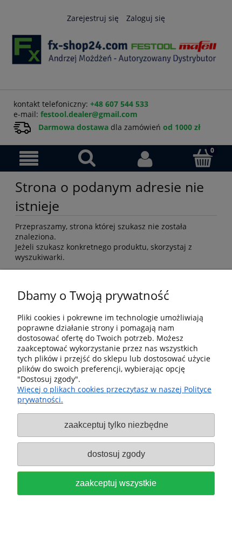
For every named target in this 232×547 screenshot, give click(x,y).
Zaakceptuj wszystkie (116, 483)
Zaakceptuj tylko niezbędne (116, 424)
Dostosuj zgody (116, 454)
